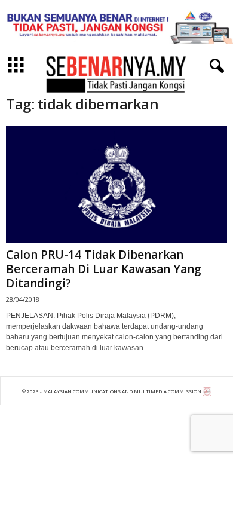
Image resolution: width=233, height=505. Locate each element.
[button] (214, 66)
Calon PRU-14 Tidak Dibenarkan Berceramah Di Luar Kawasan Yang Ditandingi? (103, 269)
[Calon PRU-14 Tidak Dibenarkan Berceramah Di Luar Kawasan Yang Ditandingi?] (116, 184)
